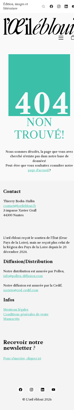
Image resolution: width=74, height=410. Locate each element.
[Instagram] (58, 6)
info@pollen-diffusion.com (23, 276)
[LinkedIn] (66, 6)
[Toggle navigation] (61, 38)
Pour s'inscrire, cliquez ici (22, 358)
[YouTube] (53, 389)
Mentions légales (15, 309)
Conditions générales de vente (26, 314)
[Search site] (43, 6)
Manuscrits (11, 319)
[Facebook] (51, 6)
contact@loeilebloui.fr (19, 206)
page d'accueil (39, 170)
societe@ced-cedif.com (20, 290)
